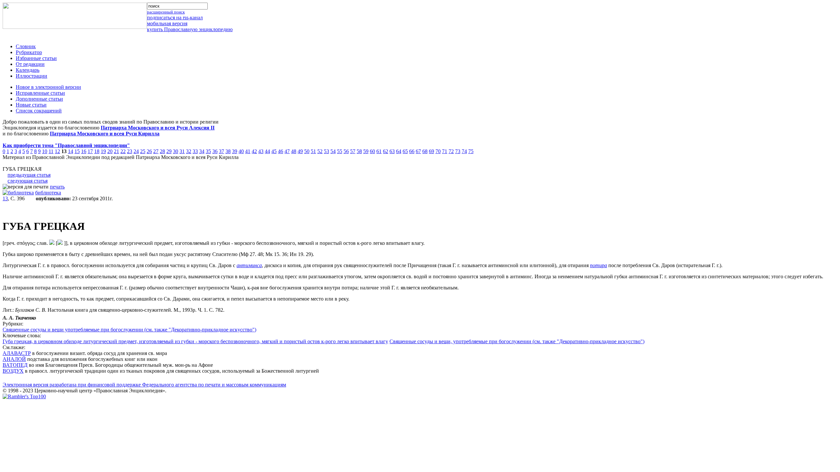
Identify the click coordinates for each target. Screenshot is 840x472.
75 (470, 151)
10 (44, 151)
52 (320, 151)
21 (116, 151)
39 (234, 151)
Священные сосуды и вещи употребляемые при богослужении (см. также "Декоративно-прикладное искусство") (129, 329)
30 (175, 151)
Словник (26, 46)
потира (598, 265)
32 (188, 151)
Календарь (27, 70)
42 (254, 151)
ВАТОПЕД (15, 365)
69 (431, 151)
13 (5, 198)
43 (260, 151)
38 (228, 151)
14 (70, 151)
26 (149, 151)
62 (385, 151)
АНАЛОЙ (14, 359)
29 (169, 151)
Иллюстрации (31, 76)
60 (372, 151)
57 (352, 151)
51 (313, 151)
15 (77, 151)
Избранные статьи (36, 58)
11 (51, 151)
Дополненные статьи (39, 99)
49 (300, 151)
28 (162, 151)
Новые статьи (31, 105)
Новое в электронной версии (48, 87)
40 (241, 151)
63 (392, 151)
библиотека (48, 192)
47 (287, 151)
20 (110, 151)
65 (405, 151)
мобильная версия (167, 23)
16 (83, 151)
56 (346, 151)
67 (418, 151)
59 (365, 151)
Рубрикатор (29, 52)
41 (247, 151)
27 (155, 151)
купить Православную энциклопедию (190, 29)
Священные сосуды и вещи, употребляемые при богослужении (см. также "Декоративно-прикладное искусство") (516, 341)
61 (379, 151)
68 (425, 151)
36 (215, 151)
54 (333, 151)
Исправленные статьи (40, 93)
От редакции (30, 64)
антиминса (249, 265)
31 (182, 151)
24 (136, 151)
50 (306, 151)
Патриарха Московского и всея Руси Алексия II (158, 127)
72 (451, 151)
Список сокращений (39, 110)
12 (57, 151)
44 (267, 151)
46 (280, 151)
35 (208, 151)
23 (129, 151)
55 (339, 151)
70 (438, 151)
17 (90, 151)
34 (201, 151)
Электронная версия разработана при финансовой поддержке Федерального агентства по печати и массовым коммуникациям (144, 384)
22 (123, 151)
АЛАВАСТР (17, 353)
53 (326, 151)
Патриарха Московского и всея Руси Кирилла (104, 133)
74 (464, 151)
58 (359, 151)
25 (142, 151)
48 (293, 151)
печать (57, 186)
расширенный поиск (166, 12)
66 (411, 151)
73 (457, 151)
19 (103, 151)
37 (221, 151)
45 (274, 151)
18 (96, 151)
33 (195, 151)
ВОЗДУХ (13, 371)
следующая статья (28, 181)
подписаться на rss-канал (175, 17)
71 (444, 151)
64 (398, 151)
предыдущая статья (29, 175)
